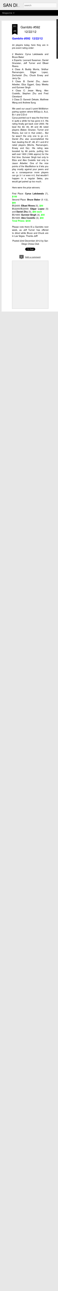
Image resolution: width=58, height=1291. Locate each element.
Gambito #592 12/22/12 (30, 29)
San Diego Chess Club (34, 242)
